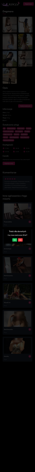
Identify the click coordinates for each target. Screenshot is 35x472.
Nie (20, 240)
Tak (15, 240)
